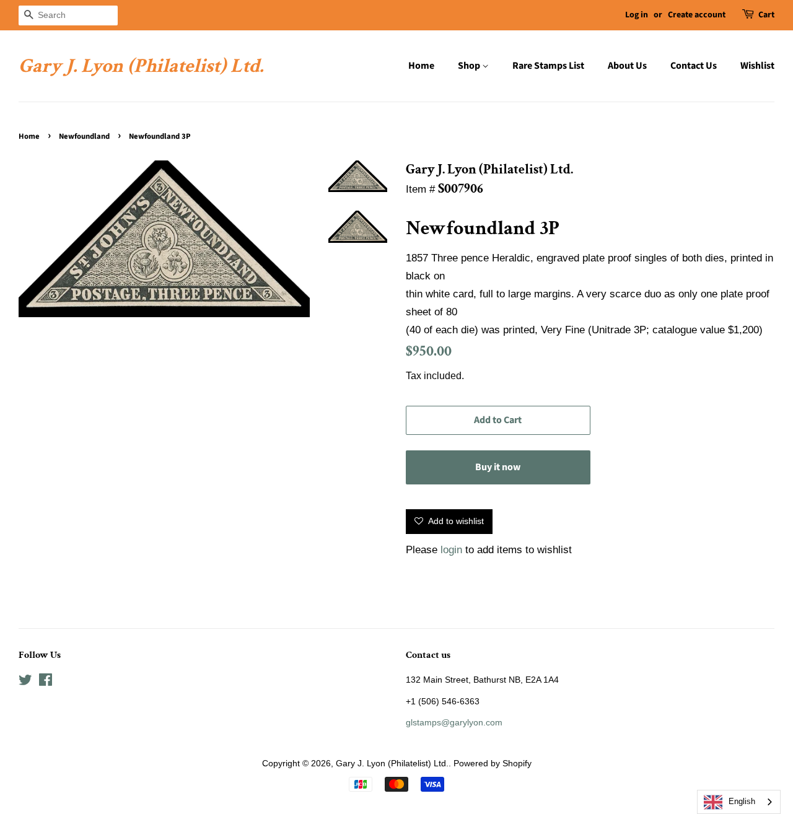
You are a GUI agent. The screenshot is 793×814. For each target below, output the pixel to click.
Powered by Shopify (492, 763)
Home (421, 65)
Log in (636, 15)
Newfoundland (84, 136)
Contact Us (693, 65)
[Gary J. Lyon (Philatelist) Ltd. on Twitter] (25, 682)
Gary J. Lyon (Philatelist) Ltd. (141, 66)
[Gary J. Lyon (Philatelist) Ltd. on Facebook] (45, 682)
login (451, 550)
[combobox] (739, 802)
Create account (696, 15)
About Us (627, 65)
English (742, 801)
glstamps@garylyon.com (454, 722)
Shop (470, 65)
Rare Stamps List (548, 65)
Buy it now (497, 467)
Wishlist (757, 65)
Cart (766, 15)
